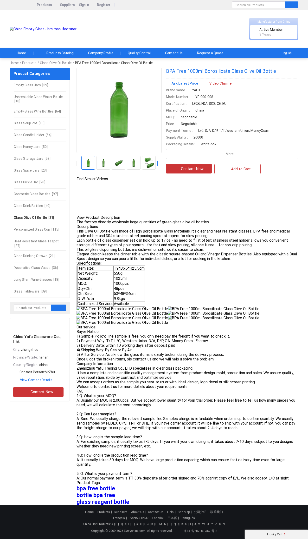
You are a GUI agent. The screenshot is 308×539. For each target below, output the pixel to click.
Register (103, 5)
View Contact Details (36, 380)
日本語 (172, 518)
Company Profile (100, 53)
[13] (29, 123)
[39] (30, 291)
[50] (31, 147)
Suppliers (67, 5)
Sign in (84, 5)
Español (158, 518)
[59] (31, 85)
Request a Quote (210, 53)
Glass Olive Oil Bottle (56, 63)
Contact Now (42, 392)
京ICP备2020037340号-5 (200, 531)
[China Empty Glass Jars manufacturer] (43, 29)
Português (188, 518)
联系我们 (216, 512)
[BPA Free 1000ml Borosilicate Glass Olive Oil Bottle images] (119, 110)
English (287, 53)
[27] (36, 243)
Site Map (184, 512)
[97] (36, 194)
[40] (38, 99)
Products (44, 5)
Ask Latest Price (185, 83)
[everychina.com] (21, 5)
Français (119, 518)
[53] (32, 158)
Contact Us (174, 53)
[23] (30, 170)
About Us (137, 512)
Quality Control (139, 53)
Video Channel (220, 83)
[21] (34, 218)
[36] (36, 268)
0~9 (222, 524)
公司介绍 (200, 512)
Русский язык (138, 518)
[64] (37, 111)
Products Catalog (60, 53)
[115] (36, 229)
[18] (36, 279)
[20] (29, 182)
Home (21, 53)
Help (170, 512)
